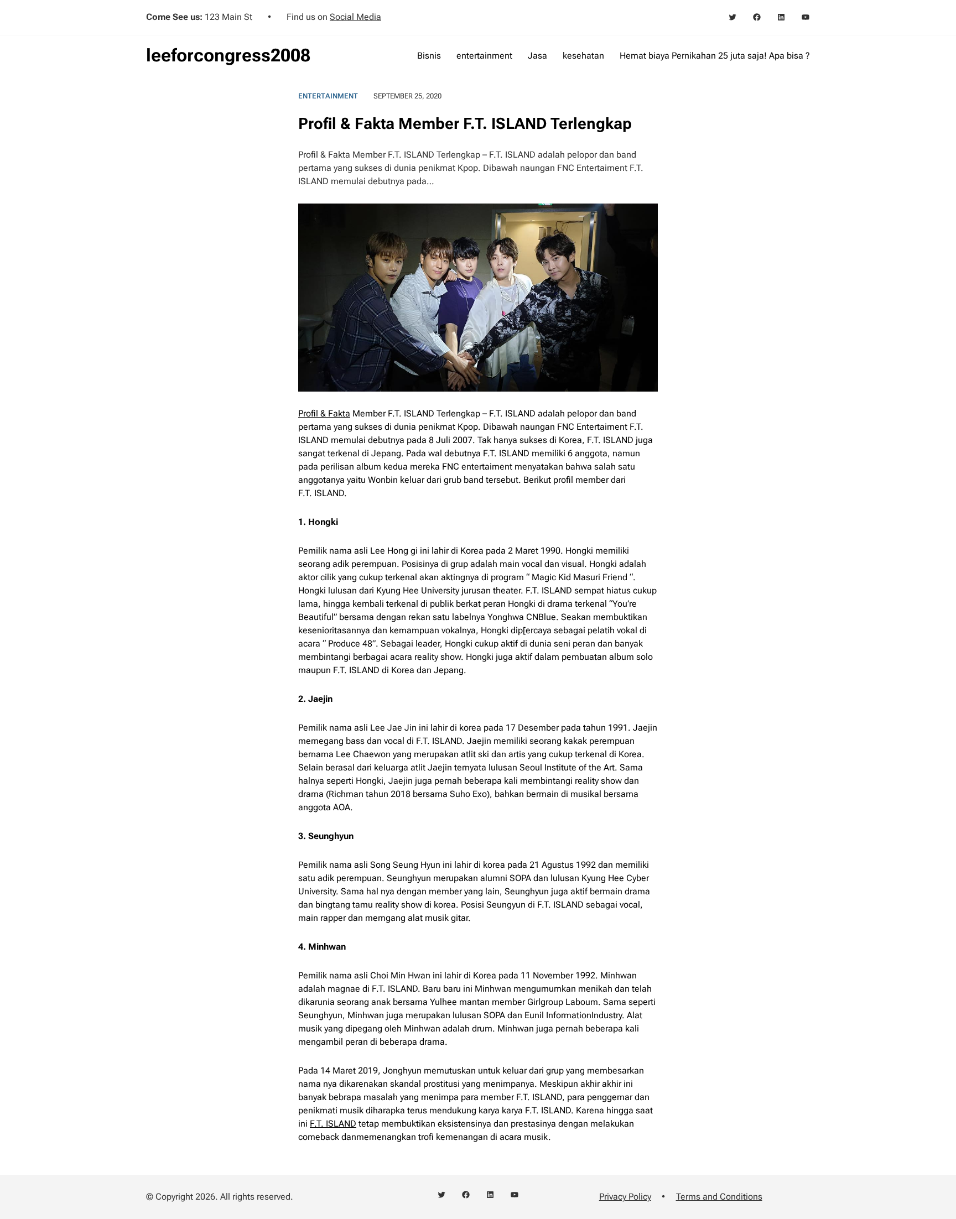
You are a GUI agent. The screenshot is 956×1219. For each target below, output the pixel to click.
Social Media (355, 17)
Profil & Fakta (324, 413)
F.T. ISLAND (333, 1123)
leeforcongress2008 (228, 55)
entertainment (328, 96)
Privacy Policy (625, 1196)
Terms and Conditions (719, 1196)
